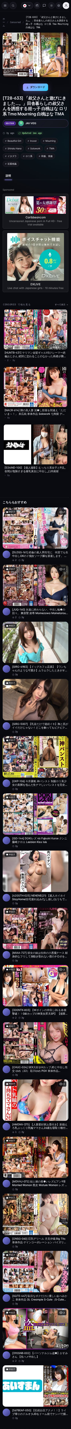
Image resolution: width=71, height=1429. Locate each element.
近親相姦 (12, 167)
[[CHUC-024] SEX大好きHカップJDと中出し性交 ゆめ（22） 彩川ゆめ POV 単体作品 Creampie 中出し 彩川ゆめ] (34, 1038)
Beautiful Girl (14, 144)
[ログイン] (64, 5)
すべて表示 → (59, 308)
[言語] (25, 5)
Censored (15, 22)
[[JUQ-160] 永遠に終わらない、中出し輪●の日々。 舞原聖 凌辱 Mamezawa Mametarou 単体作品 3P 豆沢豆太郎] (34, 590)
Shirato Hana (14, 152)
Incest (33, 144)
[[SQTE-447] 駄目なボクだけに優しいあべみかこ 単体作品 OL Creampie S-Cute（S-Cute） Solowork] (34, 1262)
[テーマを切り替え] (49, 5)
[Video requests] (35, 5)
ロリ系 (29, 160)
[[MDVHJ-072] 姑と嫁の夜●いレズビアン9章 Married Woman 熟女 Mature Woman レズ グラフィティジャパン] (34, 1150)
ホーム (4, 22)
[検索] (13, 5)
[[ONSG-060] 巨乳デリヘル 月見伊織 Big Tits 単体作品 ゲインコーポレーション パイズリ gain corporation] (34, 1206)
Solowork (35, 152)
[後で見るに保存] (62, 511)
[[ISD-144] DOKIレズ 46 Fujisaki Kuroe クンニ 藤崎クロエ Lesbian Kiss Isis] (34, 814)
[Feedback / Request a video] (42, 5)
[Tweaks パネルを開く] (57, 5)
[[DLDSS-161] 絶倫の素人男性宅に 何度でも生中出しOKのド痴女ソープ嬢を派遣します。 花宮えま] (34, 534)
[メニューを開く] (5, 5)
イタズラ (12, 160)
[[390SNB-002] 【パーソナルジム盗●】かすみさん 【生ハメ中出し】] (34, 1318)
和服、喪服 (47, 160)
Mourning (50, 144)
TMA (51, 152)
